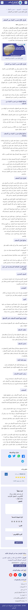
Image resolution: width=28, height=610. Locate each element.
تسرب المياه (11, 9)
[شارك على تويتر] (14, 456)
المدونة (19, 9)
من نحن (23, 589)
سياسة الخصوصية (20, 601)
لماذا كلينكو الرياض (19, 592)
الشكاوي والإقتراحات (19, 598)
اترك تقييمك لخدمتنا (17, 517)
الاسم (20, 526)
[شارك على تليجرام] (22, 461)
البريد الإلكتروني (17, 534)
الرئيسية (25, 9)
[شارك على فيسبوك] (23, 457)
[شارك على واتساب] (19, 456)
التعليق (19, 501)
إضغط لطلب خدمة (20, 566)
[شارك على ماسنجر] (9, 457)
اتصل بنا (22, 595)
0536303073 (15, 563)
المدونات (22, 587)
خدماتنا (23, 584)
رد (6, 474)
